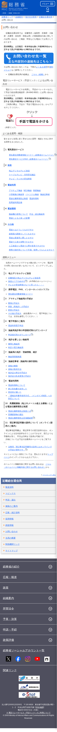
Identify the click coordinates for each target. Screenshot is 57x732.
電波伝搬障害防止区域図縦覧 (20, 418)
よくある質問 (41, 67)
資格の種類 (13, 366)
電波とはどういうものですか (21, 230)
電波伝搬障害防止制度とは (19, 411)
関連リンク (10, 670)
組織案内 (19, 17)
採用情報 (9, 519)
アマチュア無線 (15, 190)
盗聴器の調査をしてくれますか (22, 234)
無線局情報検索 (14, 357)
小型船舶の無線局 (16, 194)
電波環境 (12, 208)
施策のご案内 (11, 506)
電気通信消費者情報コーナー (20, 294)
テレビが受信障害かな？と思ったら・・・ (26, 285)
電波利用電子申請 (15, 325)
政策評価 (8, 639)
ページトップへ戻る (49, 475)
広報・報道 (10, 577)
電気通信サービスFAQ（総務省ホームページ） (29, 159)
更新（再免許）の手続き (18, 306)
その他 (11, 224)
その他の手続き (14, 313)
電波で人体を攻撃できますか (21, 242)
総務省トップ (7, 17)
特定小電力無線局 (15, 347)
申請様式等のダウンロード (19, 335)
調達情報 (9, 525)
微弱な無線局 (14, 344)
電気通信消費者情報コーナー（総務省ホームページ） (31, 155)
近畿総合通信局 (45, 17)
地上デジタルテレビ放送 (19, 171)
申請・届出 (10, 500)
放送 (10, 165)
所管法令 (8, 608)
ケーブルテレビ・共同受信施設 (22, 175)
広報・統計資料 (12, 512)
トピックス (10, 493)
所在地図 (39, 707)
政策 (5, 587)
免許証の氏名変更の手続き (19, 376)
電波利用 (12, 185)
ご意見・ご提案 (7, 13)
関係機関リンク (12, 544)
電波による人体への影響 (19, 218)
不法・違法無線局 (36, 214)
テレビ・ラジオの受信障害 (20, 179)
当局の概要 (10, 538)
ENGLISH (16, 13)
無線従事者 (45, 194)
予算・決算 (10, 619)
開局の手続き (14, 303)
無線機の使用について (18, 214)
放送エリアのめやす (16, 281)
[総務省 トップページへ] (15, 6)
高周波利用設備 (15, 202)
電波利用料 (34, 198)
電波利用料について (16, 385)
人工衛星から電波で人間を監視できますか (27, 246)
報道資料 (9, 487)
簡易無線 (37, 190)
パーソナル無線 (32, 194)
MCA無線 (28, 190)
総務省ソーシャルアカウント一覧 (23, 650)
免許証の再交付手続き (17, 373)
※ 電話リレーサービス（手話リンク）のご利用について (28, 713)
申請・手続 (10, 629)
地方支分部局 (31, 17)
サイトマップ (11, 550)
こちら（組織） (38, 74)
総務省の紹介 (11, 566)
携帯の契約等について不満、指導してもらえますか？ (31, 250)
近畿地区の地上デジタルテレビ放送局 (24, 278)
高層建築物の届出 (15, 414)
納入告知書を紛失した (17, 389)
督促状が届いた (14, 392)
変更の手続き (14, 310)
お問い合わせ (11, 531)
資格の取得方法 (14, 369)
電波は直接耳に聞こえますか (21, 238)
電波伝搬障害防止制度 (18, 198)
